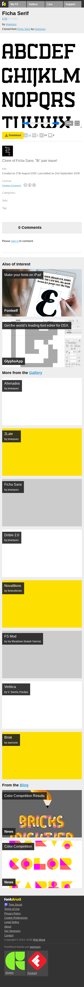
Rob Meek (39, 939)
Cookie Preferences (16, 917)
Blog (24, 785)
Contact (8, 935)
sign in (15, 241)
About (7, 926)
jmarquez (11, 24)
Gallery (33, 4)
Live (50, 4)
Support (70, 4)
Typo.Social (15, 904)
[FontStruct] (4, 4)
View (69, 123)
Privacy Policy (12, 913)
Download (15, 135)
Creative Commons (11, 185)
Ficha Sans (23, 29)
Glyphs (9, 972)
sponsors (35, 946)
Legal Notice (11, 922)
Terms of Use (12, 909)
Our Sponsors (12, 930)
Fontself (32, 973)
